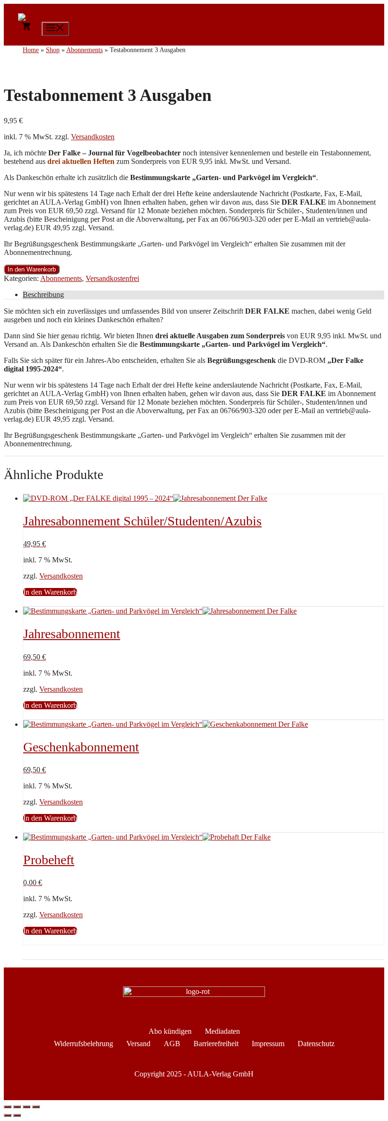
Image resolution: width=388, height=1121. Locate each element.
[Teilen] (26, 1106)
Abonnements (61, 278)
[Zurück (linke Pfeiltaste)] (7, 1115)
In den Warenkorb (32, 269)
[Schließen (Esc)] (36, 1106)
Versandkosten (93, 137)
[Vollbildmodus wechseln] (17, 1106)
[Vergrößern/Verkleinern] (7, 1106)
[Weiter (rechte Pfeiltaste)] (17, 1115)
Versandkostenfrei (112, 278)
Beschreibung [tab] (43, 294)
